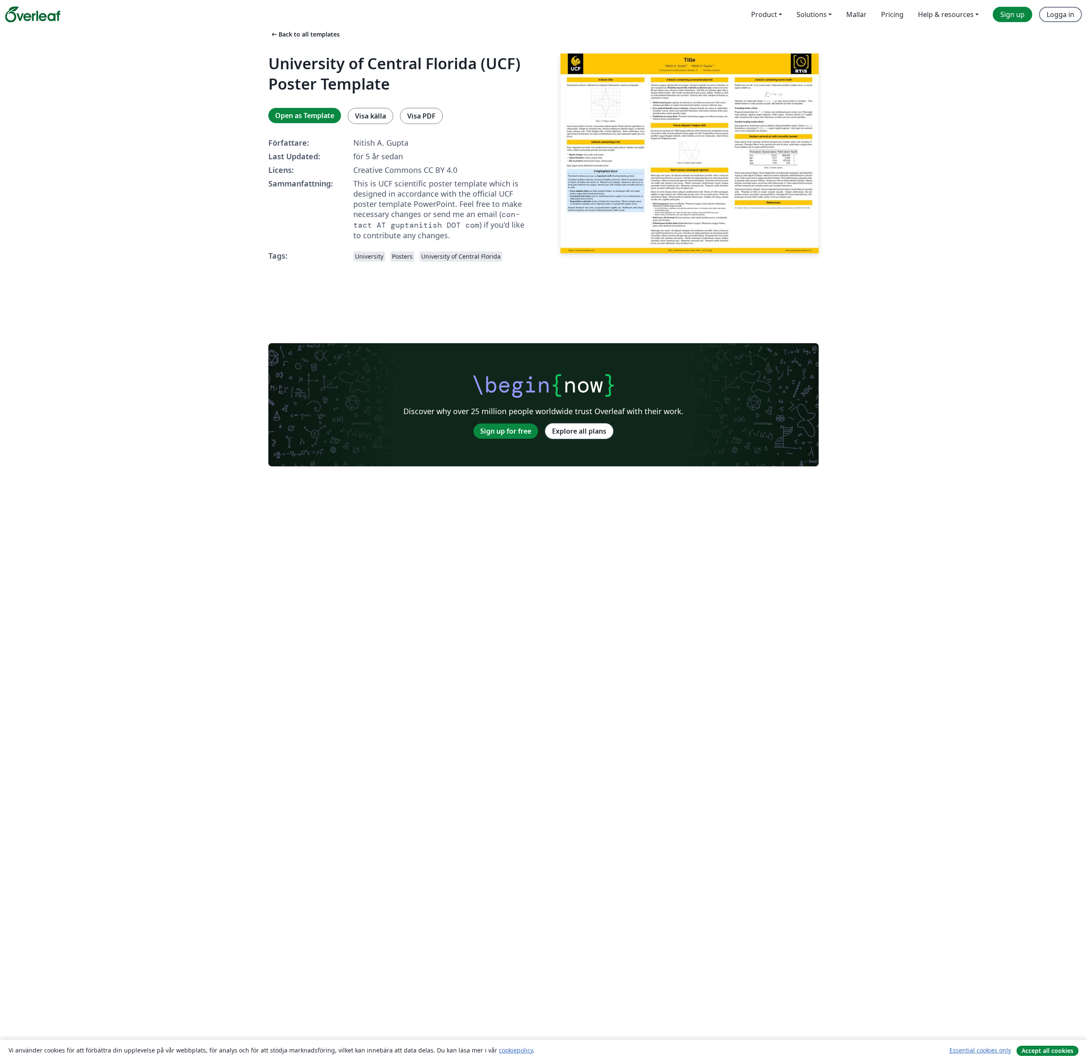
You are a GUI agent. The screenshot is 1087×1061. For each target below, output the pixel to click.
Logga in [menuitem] (1060, 14)
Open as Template (304, 115)
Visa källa (370, 116)
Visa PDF (421, 116)
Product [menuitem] (764, 14)
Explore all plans (579, 431)
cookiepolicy (516, 1050)
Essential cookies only (980, 1050)
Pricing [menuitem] (892, 14)
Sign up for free (505, 431)
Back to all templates (305, 34)
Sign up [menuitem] (1012, 14)
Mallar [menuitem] (856, 14)
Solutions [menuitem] (812, 14)
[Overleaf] (32, 14)
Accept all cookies (1047, 1051)
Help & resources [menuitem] (946, 14)
